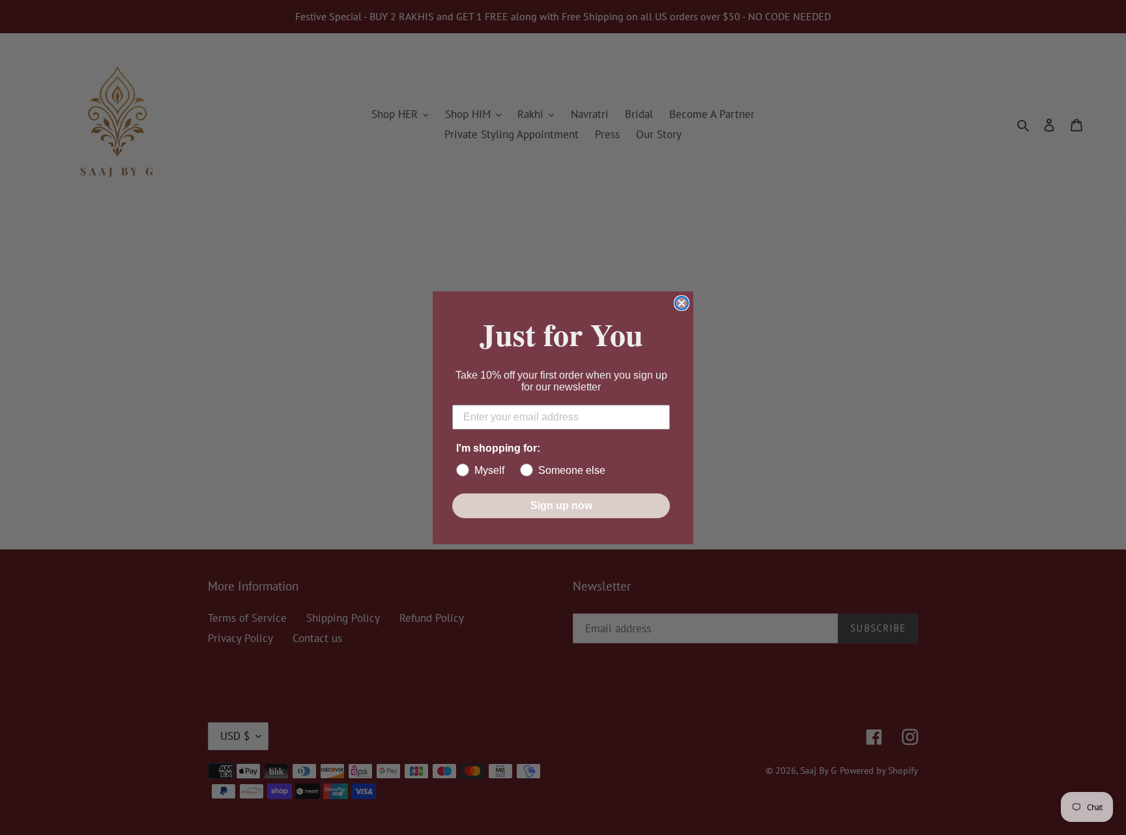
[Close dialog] (681, 303)
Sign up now (561, 505)
